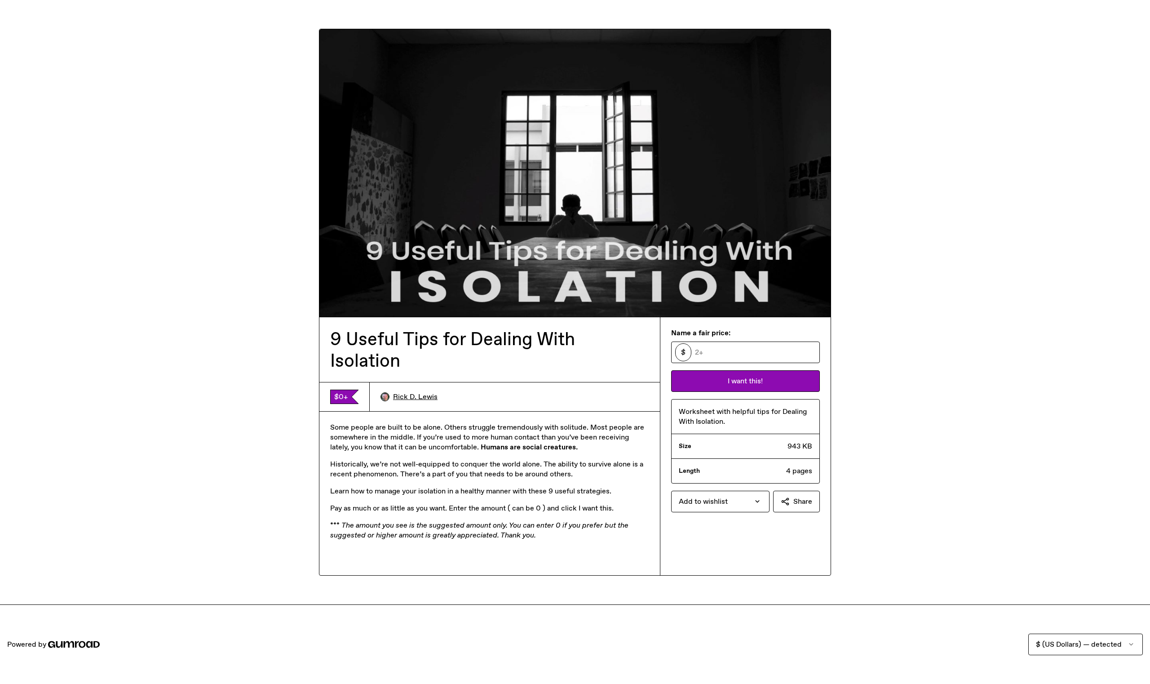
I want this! (745, 381)
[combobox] (720, 501)
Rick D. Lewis (415, 396)
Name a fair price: (700, 333)
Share (802, 501)
